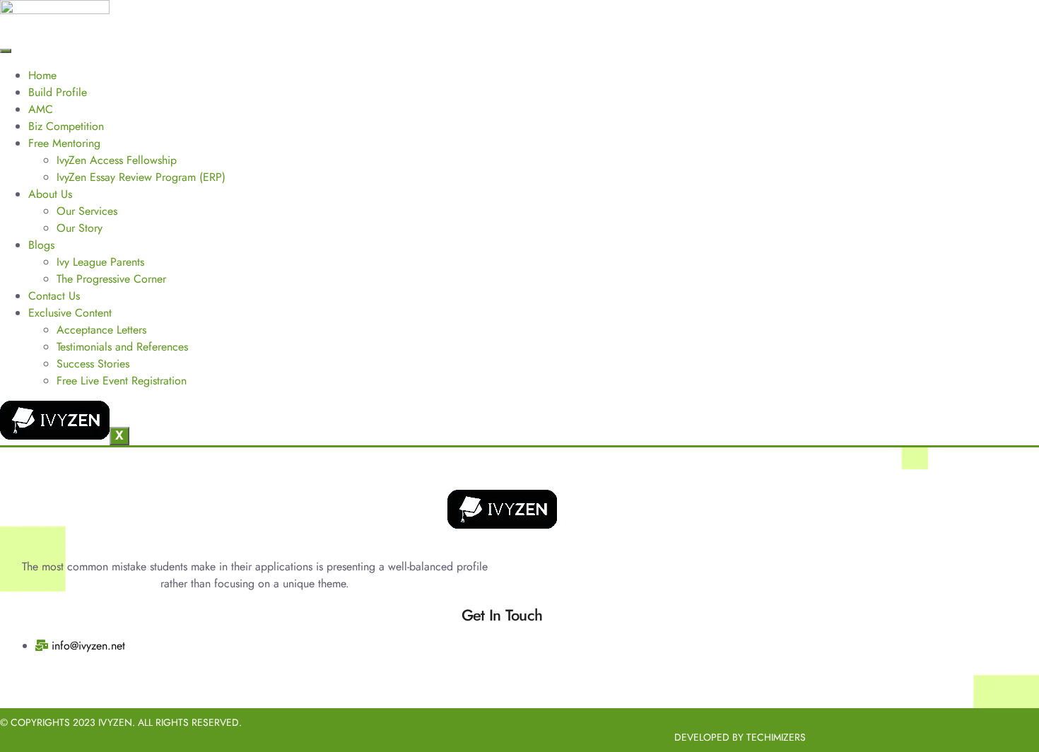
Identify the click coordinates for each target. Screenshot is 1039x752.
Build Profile (57, 92)
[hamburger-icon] (5, 51)
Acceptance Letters (101, 330)
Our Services (87, 211)
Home (42, 75)
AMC (40, 109)
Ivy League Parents (100, 262)
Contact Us (54, 296)
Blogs (41, 245)
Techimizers (776, 737)
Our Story (79, 228)
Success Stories (93, 364)
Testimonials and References (122, 347)
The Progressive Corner (111, 279)
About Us (50, 194)
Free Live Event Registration (122, 380)
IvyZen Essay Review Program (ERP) (141, 177)
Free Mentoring (64, 143)
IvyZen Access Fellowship (117, 160)
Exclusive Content (70, 313)
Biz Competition (66, 126)
